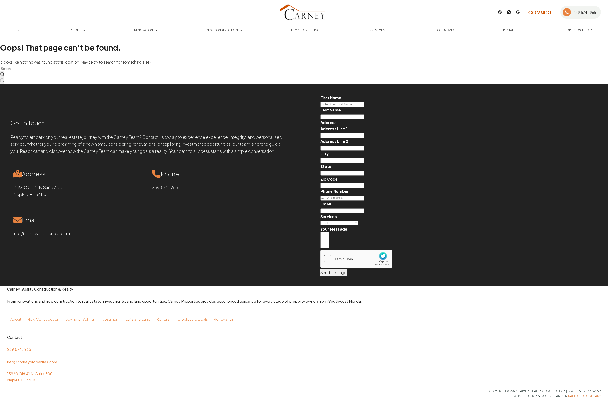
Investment (378, 30)
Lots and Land (138, 319)
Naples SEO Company (584, 396)
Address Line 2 (334, 141)
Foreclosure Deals (580, 30)
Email (325, 203)
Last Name (330, 109)
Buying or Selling (305, 30)
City (324, 153)
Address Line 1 (333, 128)
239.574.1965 (584, 12)
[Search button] (2, 77)
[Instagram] (509, 12)
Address (328, 122)
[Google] (518, 12)
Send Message (333, 272)
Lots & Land (445, 30)
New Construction (222, 30)
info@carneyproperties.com (41, 233)
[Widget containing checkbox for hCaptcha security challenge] (356, 259)
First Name (330, 97)
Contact (540, 12)
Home (17, 30)
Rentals (509, 30)
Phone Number (334, 191)
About (76, 30)
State (325, 166)
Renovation (143, 30)
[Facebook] (500, 12)
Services (328, 216)
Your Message (333, 229)
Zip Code (329, 178)
